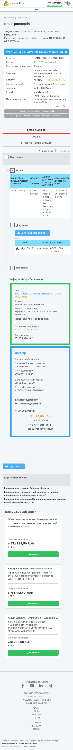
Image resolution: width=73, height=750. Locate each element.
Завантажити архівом (33, 232)
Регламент (36, 722)
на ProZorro (53, 31)
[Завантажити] (17, 249)
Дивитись (33, 554)
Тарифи (36, 729)
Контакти (36, 715)
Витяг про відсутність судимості (36, 111)
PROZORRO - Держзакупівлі (36, 693)
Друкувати (15, 466)
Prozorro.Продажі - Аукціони (37, 700)
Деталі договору (26, 411)
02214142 (39, 80)
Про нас (36, 718)
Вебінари (36, 726)
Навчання (36, 708)
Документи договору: (26, 400)
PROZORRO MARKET (36, 697)
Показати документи (30, 403)
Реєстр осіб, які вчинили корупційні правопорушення (36, 115)
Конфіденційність (9, 743)
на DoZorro (10, 34)
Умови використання (28, 743)
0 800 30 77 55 (53, 3)
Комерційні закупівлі (36, 703)
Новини (36, 711)
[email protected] (42, 92)
